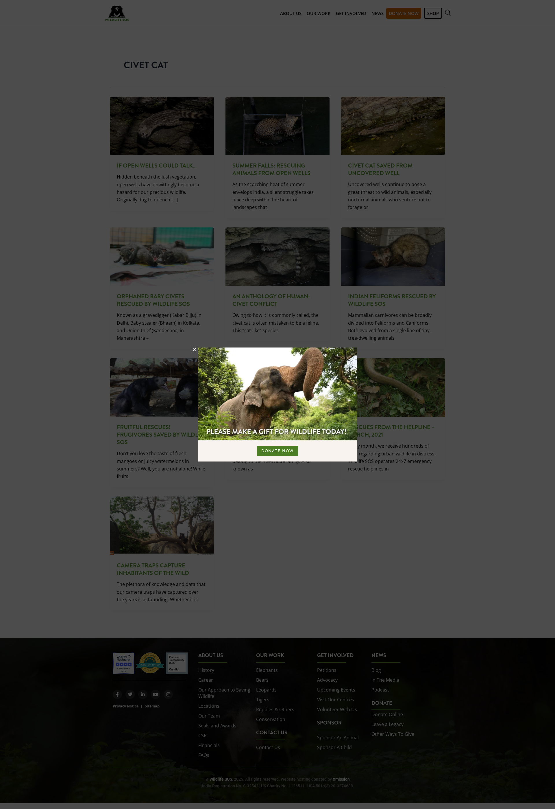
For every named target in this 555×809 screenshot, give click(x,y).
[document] (277, 404)
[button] (194, 349)
